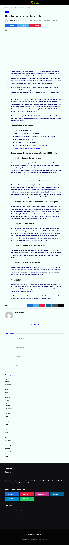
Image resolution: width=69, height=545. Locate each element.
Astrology (7, 381)
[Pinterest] (6, 88)
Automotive (8, 387)
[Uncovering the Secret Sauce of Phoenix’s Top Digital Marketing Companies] (9, 358)
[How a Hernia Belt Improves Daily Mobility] (9, 512)
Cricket (7, 400)
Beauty (7, 389)
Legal (6, 429)
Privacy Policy (30, 535)
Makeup (7, 432)
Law (6, 427)
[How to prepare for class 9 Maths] (34, 48)
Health (7, 421)
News (7, 12)
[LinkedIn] (6, 84)
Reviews (7, 443)
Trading (7, 453)
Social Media (8, 445)
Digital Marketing (9, 403)
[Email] (6, 92)
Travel (6, 456)
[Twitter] (6, 79)
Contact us (39, 535)
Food (6, 419)
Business (7, 397)
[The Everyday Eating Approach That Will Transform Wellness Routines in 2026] (9, 521)
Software (7, 448)
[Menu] (7, 3)
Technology (8, 451)
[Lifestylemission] (34, 2)
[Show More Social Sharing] (43, 25)
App (6, 379)
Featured (7, 413)
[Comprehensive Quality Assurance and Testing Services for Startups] (9, 349)
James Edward (13, 20)
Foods (6, 424)
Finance (7, 416)
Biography (7, 392)
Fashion (7, 411)
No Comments (47, 20)
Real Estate (8, 440)
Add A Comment (34, 325)
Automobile (8, 384)
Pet (6, 437)
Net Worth (7, 435)
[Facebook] (6, 75)
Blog (6, 395)
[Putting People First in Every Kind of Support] (9, 367)
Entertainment (9, 408)
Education (7, 405)
